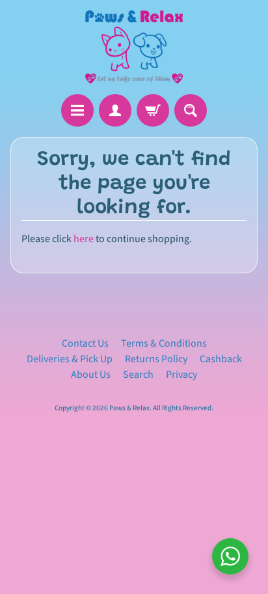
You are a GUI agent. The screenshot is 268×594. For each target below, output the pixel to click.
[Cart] (153, 110)
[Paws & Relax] (134, 47)
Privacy (181, 374)
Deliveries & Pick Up (70, 359)
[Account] (115, 110)
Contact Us (85, 343)
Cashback (221, 359)
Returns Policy (156, 359)
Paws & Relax (129, 408)
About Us (91, 374)
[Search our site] (190, 110)
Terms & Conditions (164, 343)
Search (138, 374)
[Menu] (77, 110)
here (84, 239)
